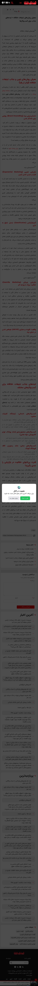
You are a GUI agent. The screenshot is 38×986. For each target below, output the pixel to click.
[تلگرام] (3, 2)
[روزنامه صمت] (30, 3)
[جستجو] (12, 3)
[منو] (20, 2)
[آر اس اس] (9, 2)
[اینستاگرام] (7, 2)
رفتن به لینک (25, 498)
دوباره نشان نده (14, 498)
